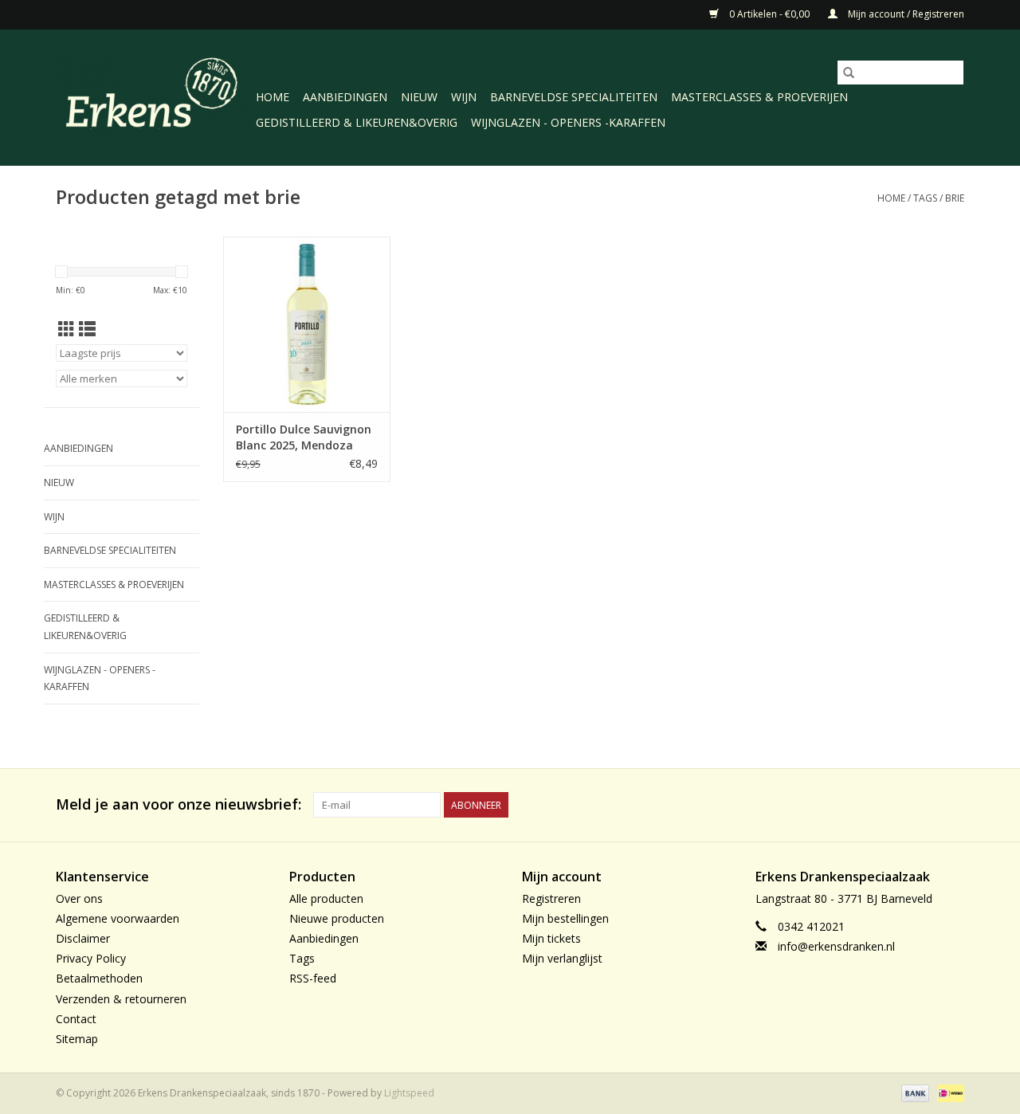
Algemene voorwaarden (117, 918)
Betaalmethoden (99, 978)
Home (272, 96)
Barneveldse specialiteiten (573, 96)
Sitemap (77, 1038)
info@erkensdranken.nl (836, 946)
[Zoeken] (849, 72)
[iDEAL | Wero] (948, 1092)
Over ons (79, 898)
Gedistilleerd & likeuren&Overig (356, 122)
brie (954, 198)
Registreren (551, 898)
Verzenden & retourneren (121, 998)
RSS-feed (312, 978)
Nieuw (419, 96)
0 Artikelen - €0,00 (769, 14)
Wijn (464, 96)
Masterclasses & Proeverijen (759, 96)
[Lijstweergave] (87, 329)
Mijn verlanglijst (562, 958)
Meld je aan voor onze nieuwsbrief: (178, 804)
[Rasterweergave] (66, 329)
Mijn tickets (551, 938)
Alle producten (326, 898)
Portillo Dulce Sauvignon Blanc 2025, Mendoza (303, 437)
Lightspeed (409, 1093)
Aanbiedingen (345, 96)
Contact (76, 1018)
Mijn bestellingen (565, 918)
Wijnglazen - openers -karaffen (568, 122)
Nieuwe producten (336, 918)
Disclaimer (83, 938)
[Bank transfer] (914, 1092)
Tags (925, 198)
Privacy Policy (91, 958)
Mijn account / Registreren (904, 14)
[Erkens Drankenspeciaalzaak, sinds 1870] (153, 96)
